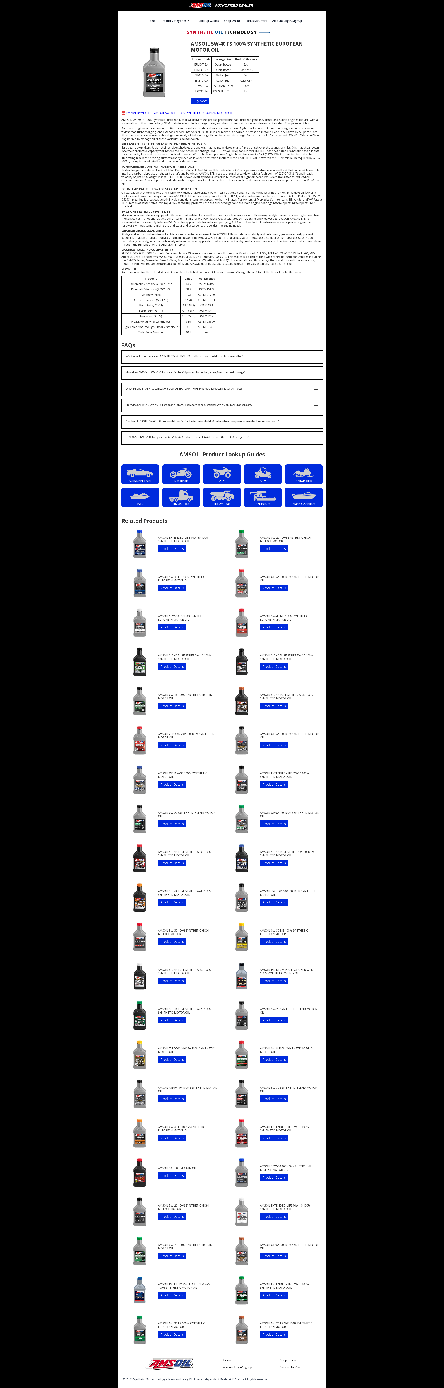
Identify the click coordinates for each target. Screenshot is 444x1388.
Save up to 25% (290, 1367)
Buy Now (200, 101)
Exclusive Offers (256, 21)
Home (151, 21)
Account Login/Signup (287, 21)
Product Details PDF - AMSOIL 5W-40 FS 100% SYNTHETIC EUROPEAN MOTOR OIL (179, 113)
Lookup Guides (209, 21)
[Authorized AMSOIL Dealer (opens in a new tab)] (222, 5)
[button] (177, 21)
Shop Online (232, 21)
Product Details (172, 549)
